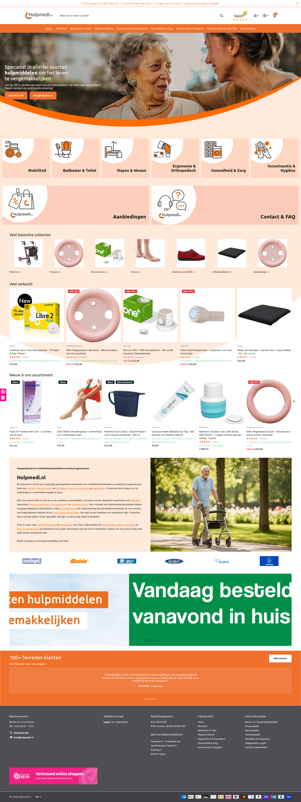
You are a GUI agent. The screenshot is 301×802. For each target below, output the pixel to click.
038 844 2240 (16, 95)
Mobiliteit (61, 28)
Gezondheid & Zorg (162, 28)
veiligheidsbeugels (46, 524)
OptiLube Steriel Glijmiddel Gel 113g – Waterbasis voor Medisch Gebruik (173, 433)
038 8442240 (21, 730)
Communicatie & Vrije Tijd (221, 28)
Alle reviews (280, 658)
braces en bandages (78, 488)
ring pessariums (67, 508)
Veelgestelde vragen (255, 740)
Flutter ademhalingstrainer (66, 512)
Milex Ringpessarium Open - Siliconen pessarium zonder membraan (268, 433)
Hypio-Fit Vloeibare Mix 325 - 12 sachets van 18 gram (30, 433)
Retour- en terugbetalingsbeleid (261, 719)
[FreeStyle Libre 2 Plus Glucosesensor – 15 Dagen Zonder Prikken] (36, 315)
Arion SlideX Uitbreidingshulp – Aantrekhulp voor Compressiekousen (79, 433)
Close (297, 3)
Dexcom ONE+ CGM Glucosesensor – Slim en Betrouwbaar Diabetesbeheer (148, 352)
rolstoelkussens (44, 488)
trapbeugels (66, 524)
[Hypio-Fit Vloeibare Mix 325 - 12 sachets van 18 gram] (31, 401)
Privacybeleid (252, 723)
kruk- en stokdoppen (27, 528)
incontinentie (108, 524)
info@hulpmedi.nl (43, 95)
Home (48, 28)
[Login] (266, 15)
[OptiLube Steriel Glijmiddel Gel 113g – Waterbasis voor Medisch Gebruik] (174, 401)
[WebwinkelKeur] (53, 773)
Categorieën (206, 713)
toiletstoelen (99, 488)
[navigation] (294, 401)
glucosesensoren (59, 504)
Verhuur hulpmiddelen (256, 744)
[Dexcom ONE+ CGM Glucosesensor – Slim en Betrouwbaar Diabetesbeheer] (150, 315)
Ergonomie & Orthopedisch (132, 28)
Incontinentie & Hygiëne (190, 28)
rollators (31, 488)
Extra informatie (255, 713)
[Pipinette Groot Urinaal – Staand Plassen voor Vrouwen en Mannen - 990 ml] (126, 401)
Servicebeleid (252, 727)
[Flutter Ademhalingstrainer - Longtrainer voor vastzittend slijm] (207, 315)
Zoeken (221, 16)
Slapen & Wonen (104, 28)
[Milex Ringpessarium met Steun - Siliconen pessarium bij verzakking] (93, 315)
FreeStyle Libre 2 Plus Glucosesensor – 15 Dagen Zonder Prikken (34, 352)
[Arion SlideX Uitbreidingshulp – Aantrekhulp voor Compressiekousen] (79, 401)
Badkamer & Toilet (81, 28)
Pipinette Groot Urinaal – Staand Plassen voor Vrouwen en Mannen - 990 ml (124, 433)
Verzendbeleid (252, 731)
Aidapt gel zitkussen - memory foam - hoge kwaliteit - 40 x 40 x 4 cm (264, 352)
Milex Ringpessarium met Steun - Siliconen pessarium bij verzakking (91, 352)
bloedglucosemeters (39, 504)
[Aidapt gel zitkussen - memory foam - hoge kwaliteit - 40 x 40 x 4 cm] (264, 315)
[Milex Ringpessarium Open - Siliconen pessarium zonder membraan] (269, 401)
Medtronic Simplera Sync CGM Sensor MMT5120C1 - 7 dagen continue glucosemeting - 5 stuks (220, 434)
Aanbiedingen (248, 28)
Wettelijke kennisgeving (257, 736)
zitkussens (61, 488)
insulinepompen (80, 504)
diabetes (135, 500)
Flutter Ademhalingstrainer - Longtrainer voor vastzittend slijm (206, 352)
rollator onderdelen (125, 524)
